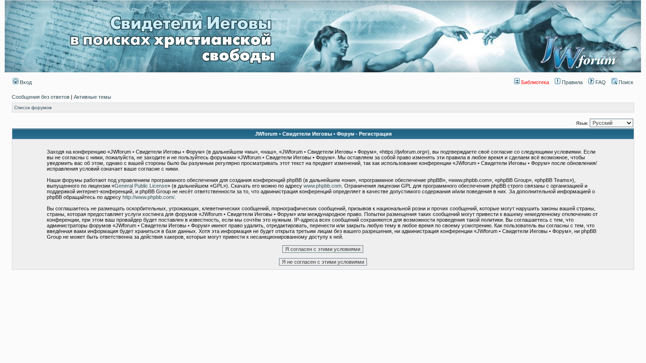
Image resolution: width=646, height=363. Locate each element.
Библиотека (534, 82)
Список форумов (33, 107)
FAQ (600, 82)
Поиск (625, 82)
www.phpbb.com (322, 186)
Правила (571, 82)
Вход (25, 82)
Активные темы (92, 97)
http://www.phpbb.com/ (148, 197)
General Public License (140, 186)
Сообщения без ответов (41, 97)
